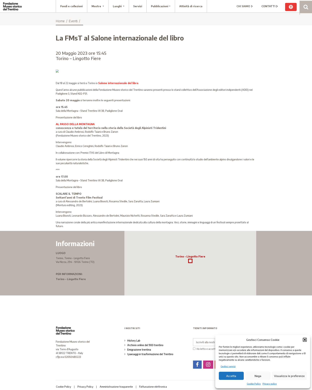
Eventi (73, 21)
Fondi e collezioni (71, 6)
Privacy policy (270, 383)
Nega (258, 376)
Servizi (137, 6)
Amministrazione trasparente (116, 386)
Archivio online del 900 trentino (145, 345)
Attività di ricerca (190, 6)
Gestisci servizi (228, 366)
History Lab (133, 340)
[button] (305, 340)
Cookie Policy (254, 383)
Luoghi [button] (117, 6)
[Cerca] (306, 7)
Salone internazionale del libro (118, 83)
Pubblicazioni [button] (159, 6)
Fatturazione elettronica (153, 386)
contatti (268, 6)
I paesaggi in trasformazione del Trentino (150, 354)
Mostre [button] (97, 6)
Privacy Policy (85, 386)
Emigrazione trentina (139, 349)
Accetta (231, 376)
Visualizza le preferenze (289, 376)
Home (60, 21)
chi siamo (244, 6)
